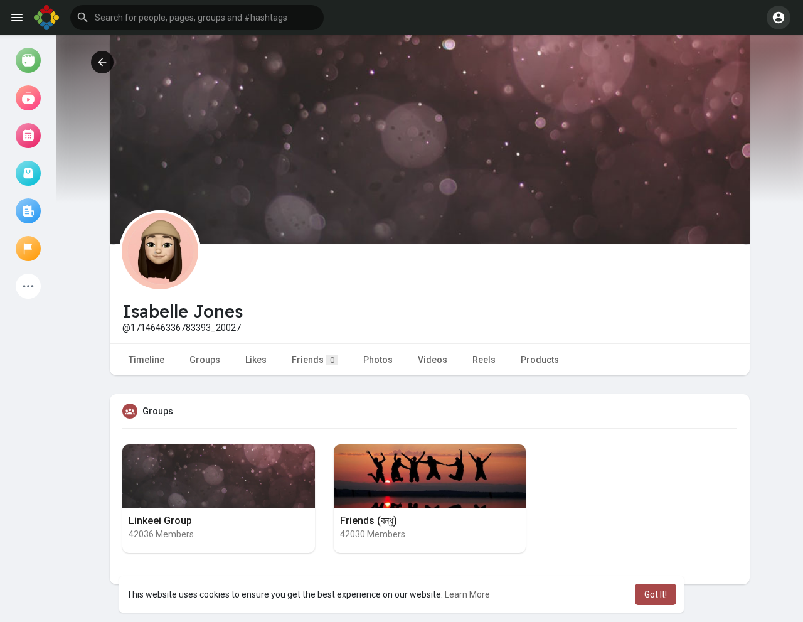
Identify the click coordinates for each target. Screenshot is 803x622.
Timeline (146, 360)
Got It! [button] (655, 594)
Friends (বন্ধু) (368, 521)
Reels (484, 360)
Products (540, 360)
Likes (256, 360)
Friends (313, 360)
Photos (378, 360)
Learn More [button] (467, 594)
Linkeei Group (160, 521)
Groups (204, 360)
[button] (197, 17)
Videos (432, 360)
